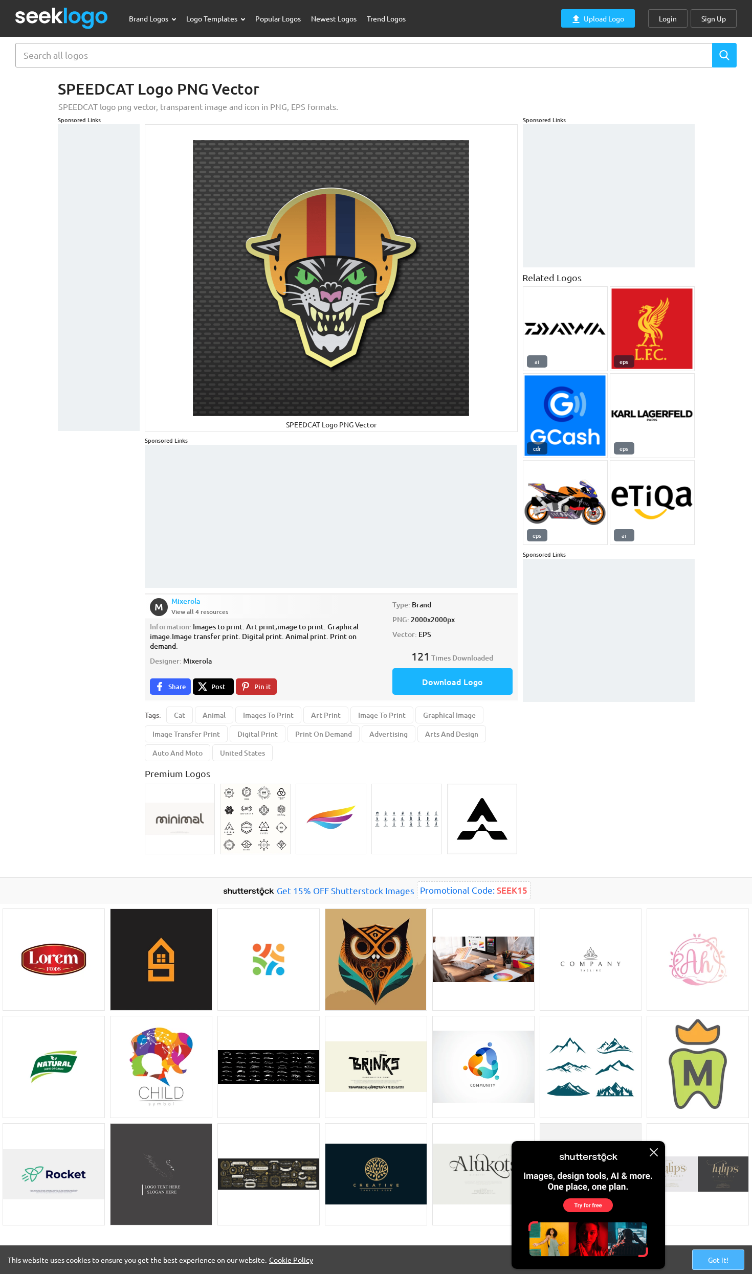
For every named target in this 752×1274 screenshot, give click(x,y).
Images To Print (268, 715)
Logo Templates (212, 18)
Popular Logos (278, 18)
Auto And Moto (177, 753)
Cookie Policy (291, 1259)
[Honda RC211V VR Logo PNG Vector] (565, 502)
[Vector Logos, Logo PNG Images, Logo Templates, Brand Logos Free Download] (61, 18)
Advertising (388, 734)
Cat (179, 715)
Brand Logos (149, 18)
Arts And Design (451, 734)
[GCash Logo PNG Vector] (565, 415)
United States (242, 753)
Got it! (718, 1259)
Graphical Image (449, 715)
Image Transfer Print (186, 734)
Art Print (326, 715)
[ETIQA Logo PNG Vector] (652, 502)
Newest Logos (334, 18)
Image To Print (382, 715)
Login (668, 18)
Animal (214, 715)
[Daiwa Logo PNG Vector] (565, 328)
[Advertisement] (99, 277)
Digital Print (257, 734)
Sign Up (713, 18)
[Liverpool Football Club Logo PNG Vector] (652, 328)
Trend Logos (386, 18)
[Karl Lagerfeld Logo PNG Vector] (652, 415)
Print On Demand (323, 734)
